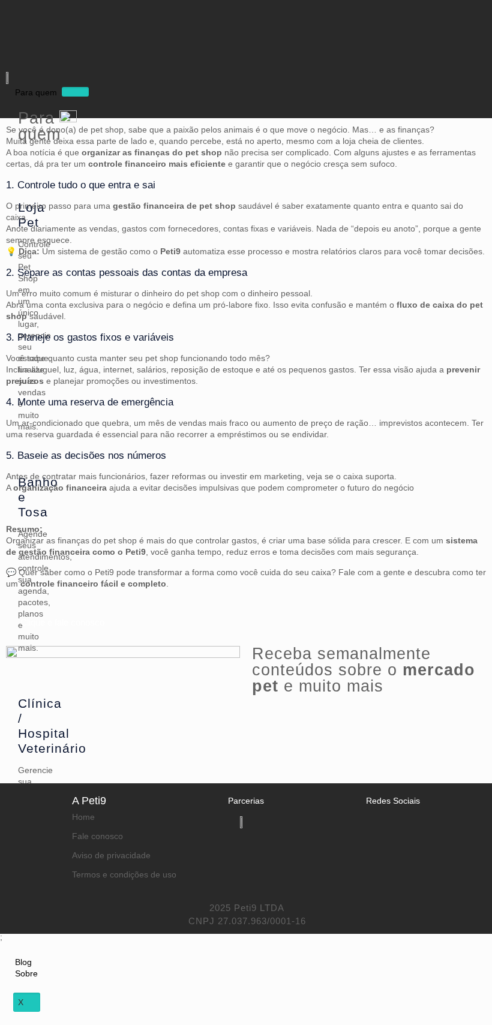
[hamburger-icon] (75, 92)
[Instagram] (65, 21)
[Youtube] (47, 54)
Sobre (26, 973)
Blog (23, 962)
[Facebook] (30, 21)
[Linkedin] (370, 830)
